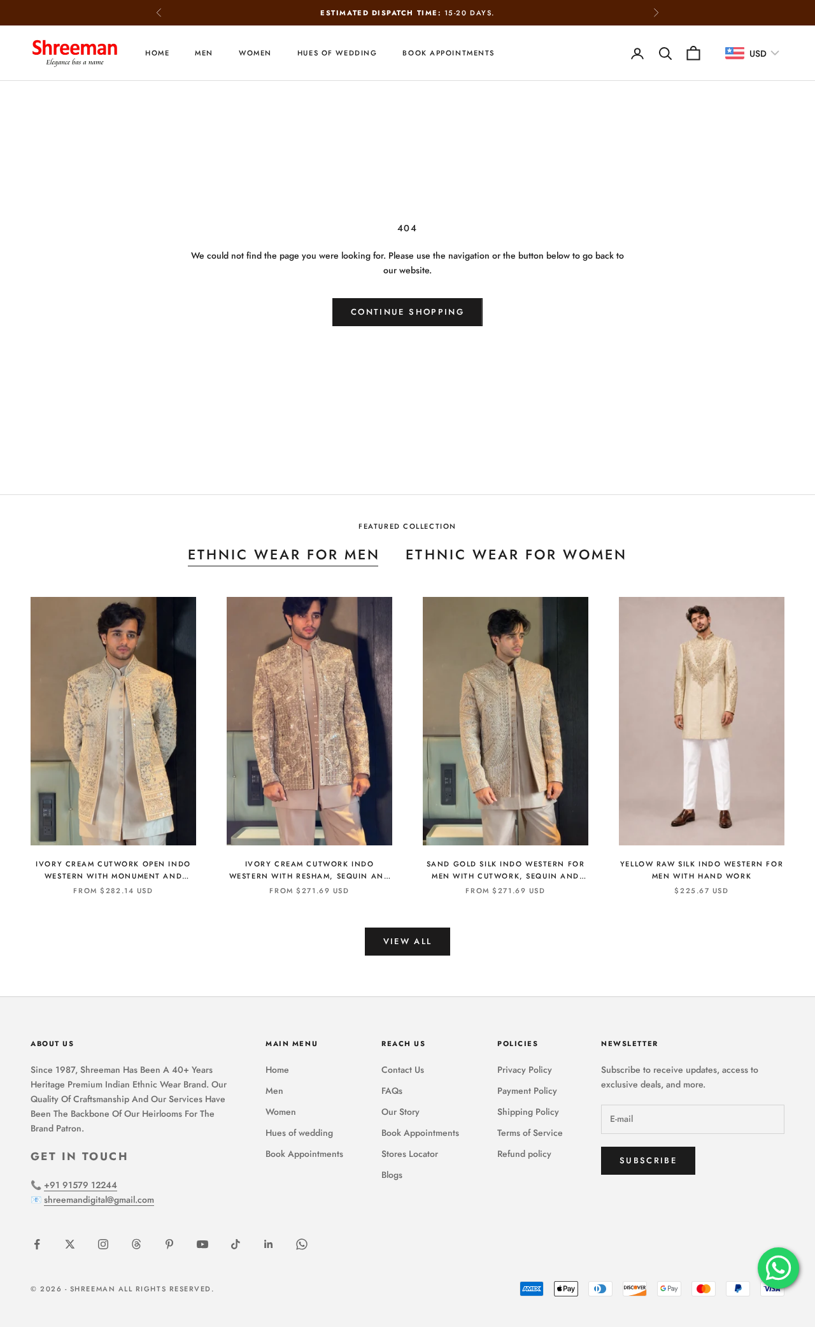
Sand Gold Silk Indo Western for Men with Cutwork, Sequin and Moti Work (506, 870)
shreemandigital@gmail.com (99, 1199)
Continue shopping (407, 312)
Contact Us (402, 1069)
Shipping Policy (528, 1111)
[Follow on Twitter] (70, 1244)
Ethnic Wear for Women (516, 554)
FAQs (391, 1090)
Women (255, 53)
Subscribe (648, 1160)
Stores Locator (409, 1153)
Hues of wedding (337, 53)
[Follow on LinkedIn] (268, 1244)
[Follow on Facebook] (37, 1244)
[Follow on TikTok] (235, 1244)
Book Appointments (448, 53)
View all (407, 941)
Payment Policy (527, 1090)
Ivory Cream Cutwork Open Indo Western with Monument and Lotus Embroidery (113, 870)
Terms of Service (530, 1132)
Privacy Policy (524, 1069)
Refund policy (524, 1153)
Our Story (400, 1111)
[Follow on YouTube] (202, 1244)
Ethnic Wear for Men (284, 554)
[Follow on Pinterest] (169, 1244)
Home (157, 53)
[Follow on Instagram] (103, 1244)
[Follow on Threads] (136, 1244)
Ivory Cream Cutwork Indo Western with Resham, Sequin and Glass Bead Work (309, 870)
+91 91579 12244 (80, 1185)
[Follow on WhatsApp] (301, 1244)
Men (204, 53)
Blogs (391, 1174)
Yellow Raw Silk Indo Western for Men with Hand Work (701, 870)
